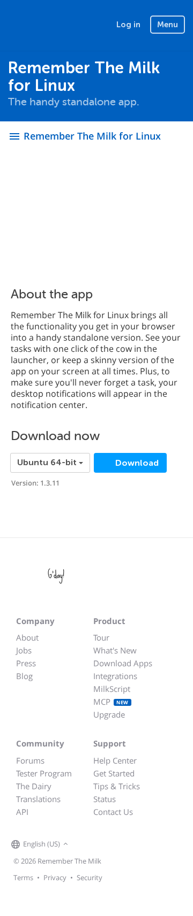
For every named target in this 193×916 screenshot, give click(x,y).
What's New (115, 650)
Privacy (54, 877)
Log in (128, 24)
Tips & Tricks (116, 786)
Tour (101, 637)
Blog (24, 676)
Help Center (115, 760)
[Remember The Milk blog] (114, 845)
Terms (23, 877)
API (22, 811)
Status (104, 799)
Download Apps (122, 663)
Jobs (24, 650)
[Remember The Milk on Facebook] (86, 845)
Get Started (114, 773)
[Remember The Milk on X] (101, 845)
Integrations (115, 676)
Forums (30, 760)
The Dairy (33, 786)
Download (136, 463)
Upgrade (109, 714)
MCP (111, 701)
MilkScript (111, 688)
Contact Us (113, 811)
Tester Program (44, 773)
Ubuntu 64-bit (48, 462)
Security (89, 877)
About (27, 637)
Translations (38, 799)
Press (26, 663)
